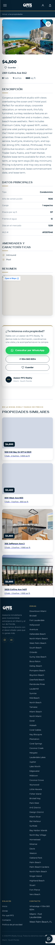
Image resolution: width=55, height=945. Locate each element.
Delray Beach (36, 666)
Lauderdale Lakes (38, 757)
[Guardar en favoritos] (48, 24)
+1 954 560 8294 (27, 359)
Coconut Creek (36, 748)
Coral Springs (36, 743)
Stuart (32, 885)
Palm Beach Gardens (39, 867)
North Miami (35, 716)
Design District (37, 812)
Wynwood (34, 785)
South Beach (36, 647)
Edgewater (35, 771)
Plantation (34, 739)
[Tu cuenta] (43, 5)
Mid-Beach (35, 698)
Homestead (35, 839)
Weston (33, 853)
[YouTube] (11, 639)
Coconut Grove (37, 780)
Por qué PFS (8, 915)
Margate (33, 753)
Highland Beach (37, 880)
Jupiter (33, 762)
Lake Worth (35, 766)
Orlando (33, 652)
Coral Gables (35, 730)
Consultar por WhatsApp (29, 350)
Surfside (33, 826)
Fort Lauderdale (37, 620)
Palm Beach (35, 862)
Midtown (34, 775)
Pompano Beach (37, 670)
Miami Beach (36, 711)
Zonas (5, 911)
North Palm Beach (38, 871)
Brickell (33, 616)
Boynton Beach (37, 675)
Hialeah (33, 725)
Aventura (34, 629)
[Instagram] (4, 639)
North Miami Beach (39, 638)
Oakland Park (36, 858)
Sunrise (33, 693)
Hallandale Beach (38, 634)
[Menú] (5, 5)
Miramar (33, 844)
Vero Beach (35, 894)
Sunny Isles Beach (38, 657)
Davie (32, 848)
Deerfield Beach (37, 679)
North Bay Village (38, 835)
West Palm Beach (38, 643)
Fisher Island (35, 794)
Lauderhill (34, 689)
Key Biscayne (36, 734)
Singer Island (36, 876)
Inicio (4, 906)
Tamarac (34, 707)
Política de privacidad (12, 924)
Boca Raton (35, 661)
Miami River (35, 816)
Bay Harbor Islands (38, 830)
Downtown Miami (38, 611)
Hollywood (35, 625)
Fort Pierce (35, 890)
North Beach (35, 702)
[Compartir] (50, 5)
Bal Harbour (35, 821)
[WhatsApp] (49, 939)
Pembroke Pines (37, 684)
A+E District (35, 807)
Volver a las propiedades (12, 14)
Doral (32, 721)
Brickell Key (35, 798)
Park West (34, 803)
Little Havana (36, 789)
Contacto (6, 920)
